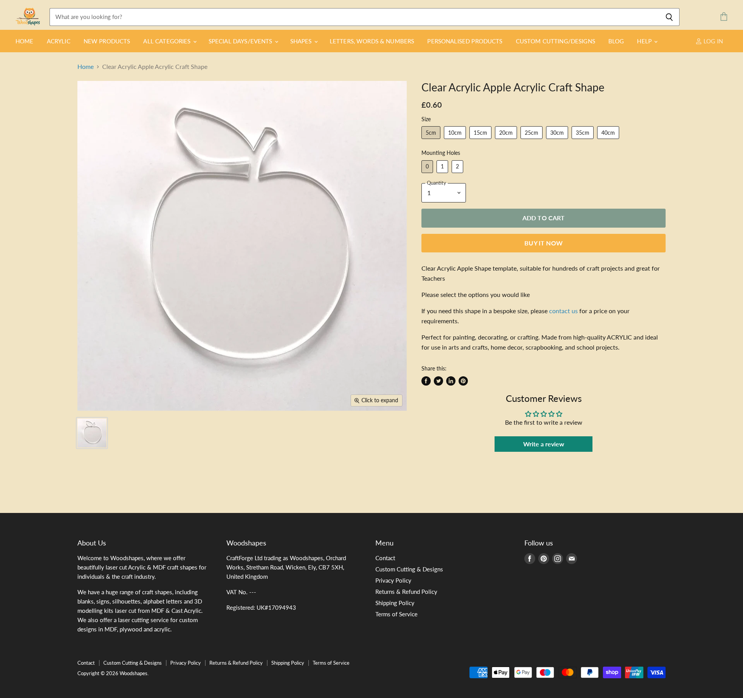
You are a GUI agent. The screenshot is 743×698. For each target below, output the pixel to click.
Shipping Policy (394, 602)
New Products (107, 41)
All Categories (167, 41)
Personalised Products (464, 41)
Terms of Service (396, 614)
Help (645, 41)
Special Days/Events (241, 41)
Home (24, 41)
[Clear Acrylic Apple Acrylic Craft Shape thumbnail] (92, 433)
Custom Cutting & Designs (409, 569)
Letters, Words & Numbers (372, 41)
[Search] (669, 17)
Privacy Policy (393, 580)
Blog (616, 41)
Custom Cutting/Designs (555, 41)
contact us (563, 310)
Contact (385, 557)
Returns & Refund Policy (406, 591)
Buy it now (543, 243)
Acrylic (58, 41)
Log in (712, 41)
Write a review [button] (543, 444)
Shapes (301, 41)
